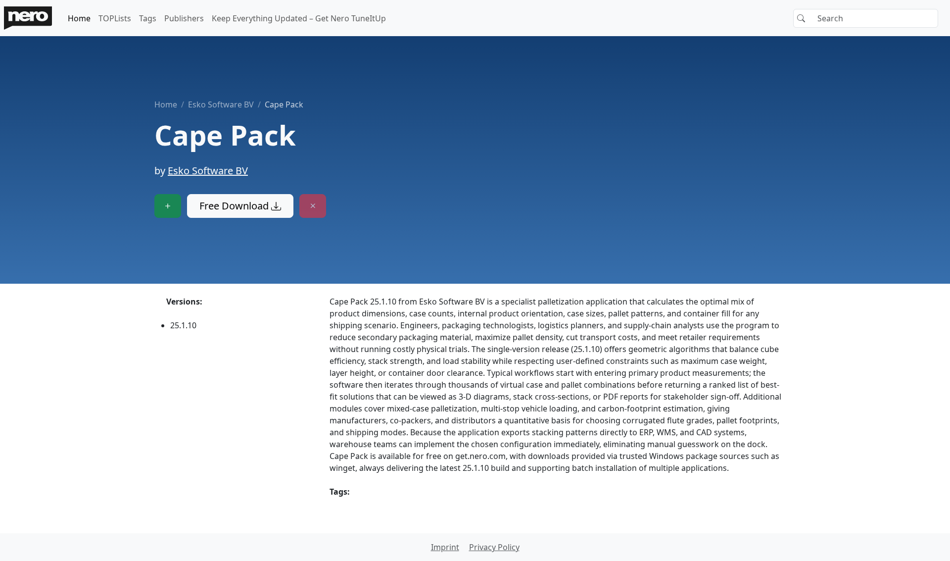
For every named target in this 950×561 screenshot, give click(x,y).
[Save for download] (167, 206)
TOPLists (114, 18)
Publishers (184, 18)
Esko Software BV (221, 104)
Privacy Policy (494, 547)
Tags (147, 18)
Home (79, 18)
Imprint (445, 547)
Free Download (235, 205)
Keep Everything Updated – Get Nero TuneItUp (299, 18)
